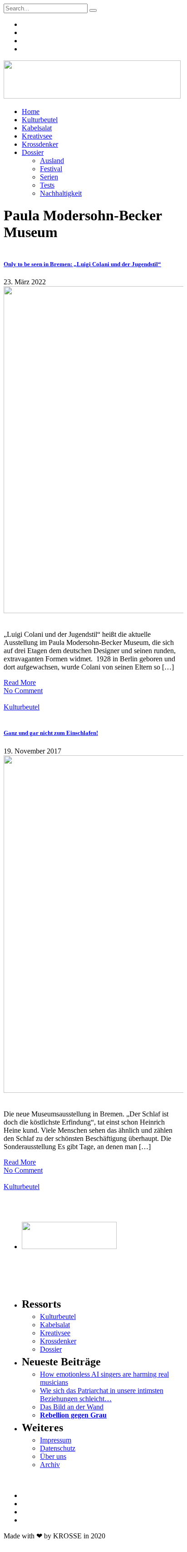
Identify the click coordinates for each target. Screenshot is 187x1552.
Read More (20, 682)
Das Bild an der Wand (71, 1407)
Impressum (55, 1440)
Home (30, 111)
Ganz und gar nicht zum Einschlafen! (51, 732)
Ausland (52, 160)
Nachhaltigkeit (61, 193)
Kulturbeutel (40, 120)
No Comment (23, 690)
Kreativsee (37, 136)
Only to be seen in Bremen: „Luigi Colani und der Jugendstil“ (82, 264)
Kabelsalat (37, 128)
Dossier (33, 152)
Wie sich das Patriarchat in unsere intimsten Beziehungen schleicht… (101, 1395)
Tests (47, 185)
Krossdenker (40, 144)
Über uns (53, 1456)
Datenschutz (57, 1448)
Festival (51, 169)
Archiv (50, 1464)
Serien (49, 177)
